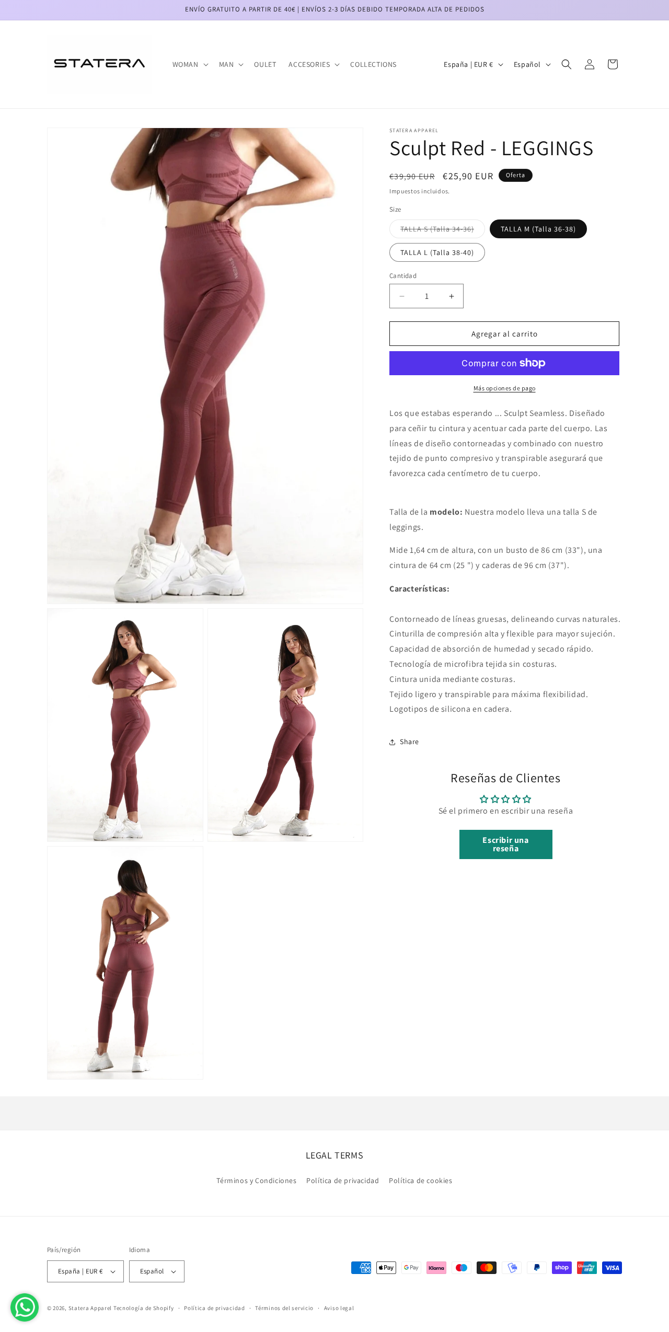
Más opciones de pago (505, 388)
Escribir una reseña (505, 844)
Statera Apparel (90, 1308)
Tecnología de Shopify (143, 1308)
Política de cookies (420, 1180)
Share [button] (409, 741)
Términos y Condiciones (256, 1180)
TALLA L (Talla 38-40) (437, 252)
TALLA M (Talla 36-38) (538, 229)
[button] (189, 64)
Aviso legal (339, 1308)
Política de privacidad (342, 1180)
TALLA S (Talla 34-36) (442, 231)
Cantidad (403, 275)
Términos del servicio (284, 1308)
